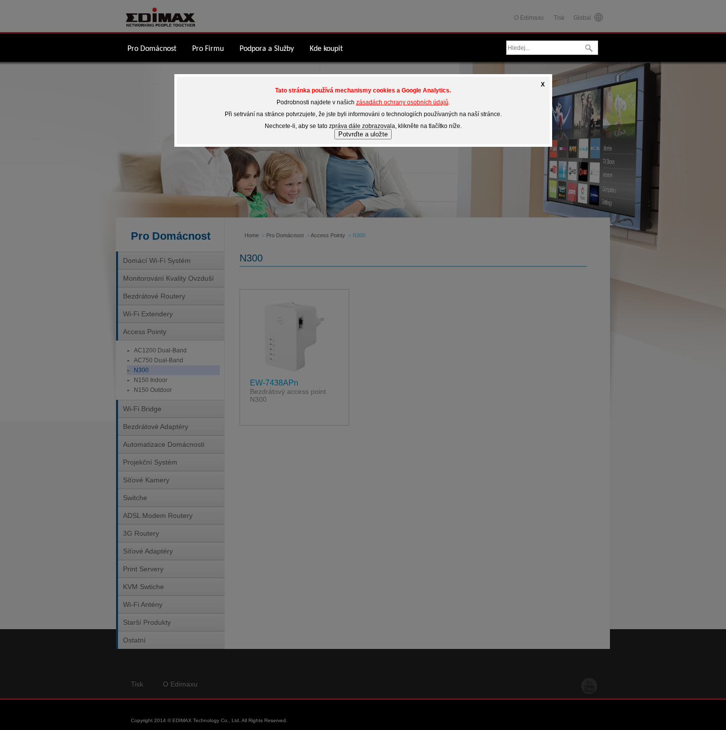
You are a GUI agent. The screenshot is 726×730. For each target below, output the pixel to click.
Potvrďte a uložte (363, 134)
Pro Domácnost (151, 49)
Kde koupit (326, 49)
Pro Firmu (208, 49)
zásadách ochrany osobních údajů (402, 102)
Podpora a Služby (267, 49)
